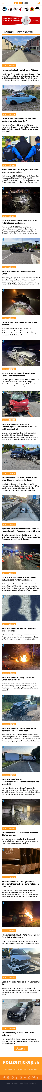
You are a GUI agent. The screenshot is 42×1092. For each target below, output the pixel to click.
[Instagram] (12, 1077)
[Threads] (21, 1077)
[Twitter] (8, 1077)
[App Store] (38, 1077)
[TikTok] (17, 1077)
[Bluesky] (33, 1077)
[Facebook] (4, 1077)
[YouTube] (25, 1077)
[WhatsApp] (29, 1077)
